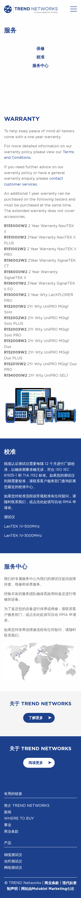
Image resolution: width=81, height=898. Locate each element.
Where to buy (19, 818)
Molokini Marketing (49, 889)
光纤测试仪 (13, 861)
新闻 (7, 812)
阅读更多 (36, 763)
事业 (7, 825)
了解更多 (36, 718)
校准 (40, 57)
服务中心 (40, 66)
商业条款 (11, 831)
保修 (40, 49)
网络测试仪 (13, 867)
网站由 (26, 889)
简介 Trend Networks (27, 805)
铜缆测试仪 (13, 855)
